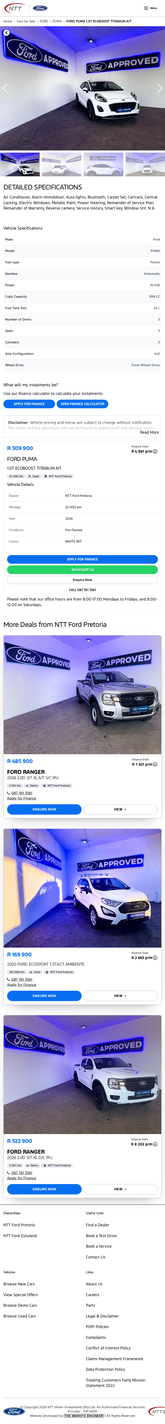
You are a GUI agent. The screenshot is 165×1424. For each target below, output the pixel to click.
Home (7, 21)
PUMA (57, 21)
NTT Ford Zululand (20, 1235)
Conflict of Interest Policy (108, 1348)
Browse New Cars (19, 1284)
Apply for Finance (29, 404)
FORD (44, 21)
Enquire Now (82, 580)
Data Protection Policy (105, 1369)
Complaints (96, 1337)
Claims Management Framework (114, 1358)
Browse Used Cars (19, 1316)
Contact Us (95, 1257)
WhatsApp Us (83, 570)
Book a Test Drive (101, 1235)
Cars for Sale (26, 21)
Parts (90, 1305)
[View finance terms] (155, 451)
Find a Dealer (97, 1224)
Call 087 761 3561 (82, 590)
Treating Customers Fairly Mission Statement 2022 (115, 1383)
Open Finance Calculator (82, 404)
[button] (160, 88)
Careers (92, 1294)
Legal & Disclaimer (102, 1316)
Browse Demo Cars (20, 1305)
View (118, 809)
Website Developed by (66, 1416)
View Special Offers (20, 1294)
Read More (149, 432)
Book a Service (99, 1246)
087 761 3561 (21, 793)
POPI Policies (97, 1326)
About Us (94, 1284)
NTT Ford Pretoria (19, 1224)
